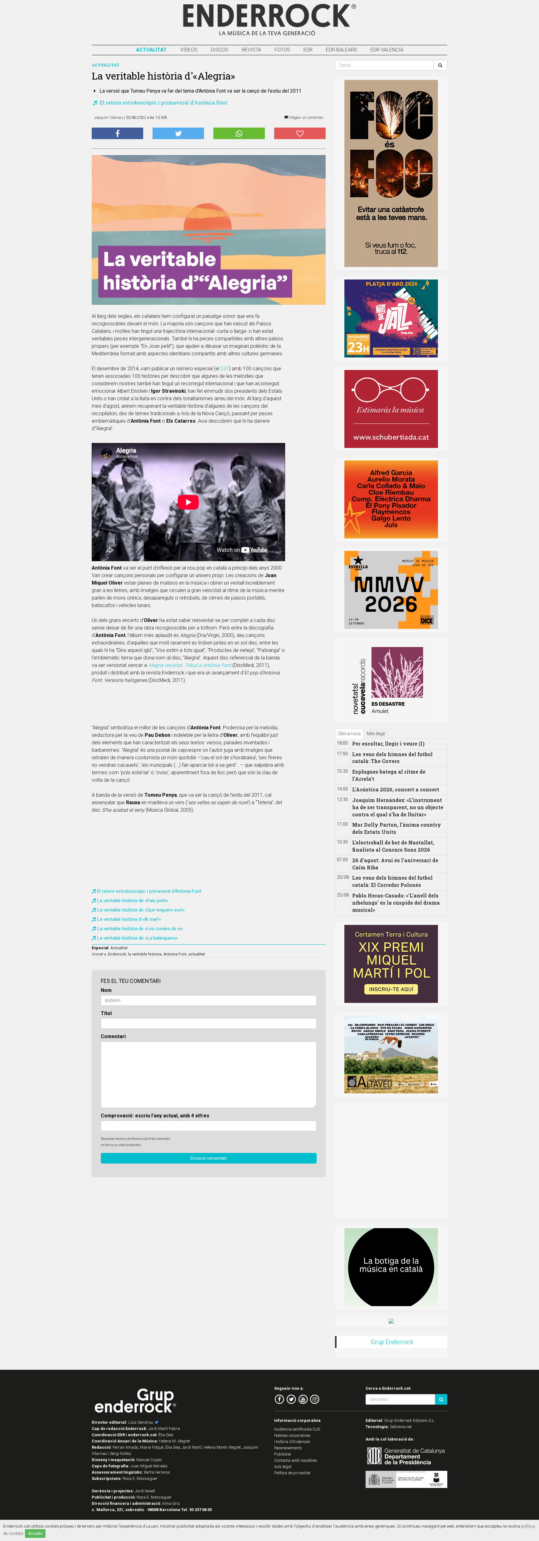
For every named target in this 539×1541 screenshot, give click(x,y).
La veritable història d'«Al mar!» (129, 919)
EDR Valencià (387, 50)
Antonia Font (175, 954)
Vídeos (188, 50)
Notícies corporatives (292, 1435)
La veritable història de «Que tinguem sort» (141, 910)
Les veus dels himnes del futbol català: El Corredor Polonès (392, 881)
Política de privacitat (292, 1473)
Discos (219, 50)
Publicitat (282, 1454)
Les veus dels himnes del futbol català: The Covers (392, 758)
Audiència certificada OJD (297, 1429)
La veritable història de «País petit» (132, 900)
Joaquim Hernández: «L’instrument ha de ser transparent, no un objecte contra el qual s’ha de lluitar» (397, 807)
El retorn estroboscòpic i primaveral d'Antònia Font (162, 102)
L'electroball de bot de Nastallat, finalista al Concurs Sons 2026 (393, 846)
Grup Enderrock (392, 1342)
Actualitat (151, 50)
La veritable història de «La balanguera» (137, 938)
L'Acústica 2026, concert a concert (395, 789)
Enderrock (117, 954)
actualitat (196, 954)
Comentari (113, 1036)
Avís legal (282, 1466)
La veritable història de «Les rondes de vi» (140, 928)
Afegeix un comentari (305, 117)
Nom (106, 990)
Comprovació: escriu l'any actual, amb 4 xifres (155, 1116)
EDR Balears (341, 50)
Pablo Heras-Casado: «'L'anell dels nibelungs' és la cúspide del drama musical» (396, 902)
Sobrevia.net (401, 1426)
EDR (308, 50)
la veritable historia (145, 954)
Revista (251, 50)
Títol (106, 1013)
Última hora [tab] (349, 733)
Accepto (35, 1533)
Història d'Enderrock (292, 1441)
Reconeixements (288, 1448)
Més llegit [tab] (376, 733)
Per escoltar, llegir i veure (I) (388, 743)
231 (225, 369)
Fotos (282, 50)
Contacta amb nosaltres (295, 1460)
